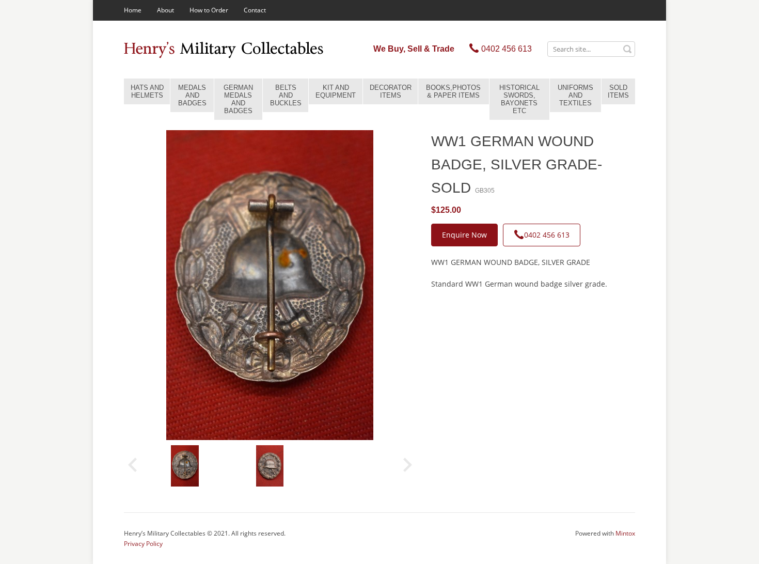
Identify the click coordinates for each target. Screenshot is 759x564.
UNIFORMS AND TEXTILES (575, 95)
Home (132, 10)
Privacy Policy (143, 543)
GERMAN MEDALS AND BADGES (238, 99)
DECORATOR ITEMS (391, 91)
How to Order (208, 10)
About (165, 10)
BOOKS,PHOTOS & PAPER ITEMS (453, 91)
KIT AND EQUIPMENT (335, 91)
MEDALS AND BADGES (192, 95)
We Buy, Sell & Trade (413, 48)
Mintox (625, 533)
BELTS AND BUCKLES (286, 95)
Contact (255, 10)
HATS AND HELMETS (147, 91)
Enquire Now (464, 235)
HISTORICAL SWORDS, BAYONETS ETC (519, 99)
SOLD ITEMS (618, 91)
